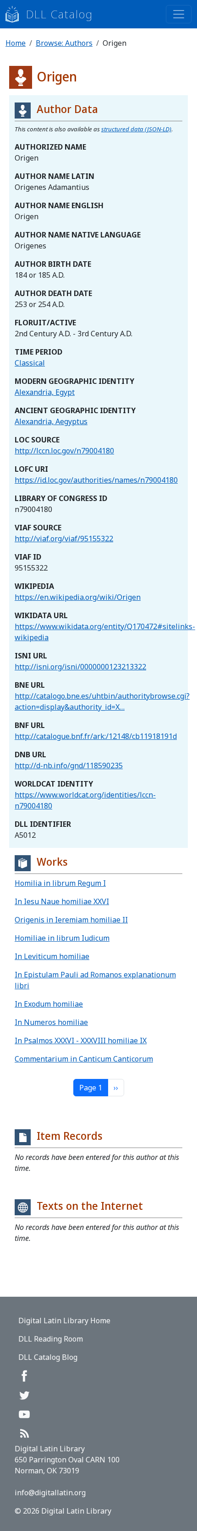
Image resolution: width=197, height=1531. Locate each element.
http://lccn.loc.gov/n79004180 (64, 451)
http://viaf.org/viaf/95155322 (64, 539)
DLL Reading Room (50, 1339)
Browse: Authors (64, 43)
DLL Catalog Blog (47, 1357)
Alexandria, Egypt (45, 392)
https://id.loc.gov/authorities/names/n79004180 (96, 480)
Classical (30, 363)
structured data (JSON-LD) (136, 129)
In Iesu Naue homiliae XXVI (62, 901)
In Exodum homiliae (49, 1004)
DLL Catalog (59, 14)
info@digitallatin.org (50, 1493)
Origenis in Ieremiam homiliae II (71, 920)
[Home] (15, 14)
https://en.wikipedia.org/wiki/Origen (78, 597)
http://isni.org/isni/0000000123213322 (80, 667)
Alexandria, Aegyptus (51, 421)
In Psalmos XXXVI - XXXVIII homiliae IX (81, 1040)
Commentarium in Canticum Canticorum (84, 1059)
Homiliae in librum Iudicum (62, 938)
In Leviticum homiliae (52, 956)
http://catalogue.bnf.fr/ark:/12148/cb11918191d (96, 736)
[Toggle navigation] (179, 14)
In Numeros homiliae (51, 1022)
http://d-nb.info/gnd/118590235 (69, 765)
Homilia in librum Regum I (60, 883)
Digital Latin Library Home (64, 1320)
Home (15, 43)
